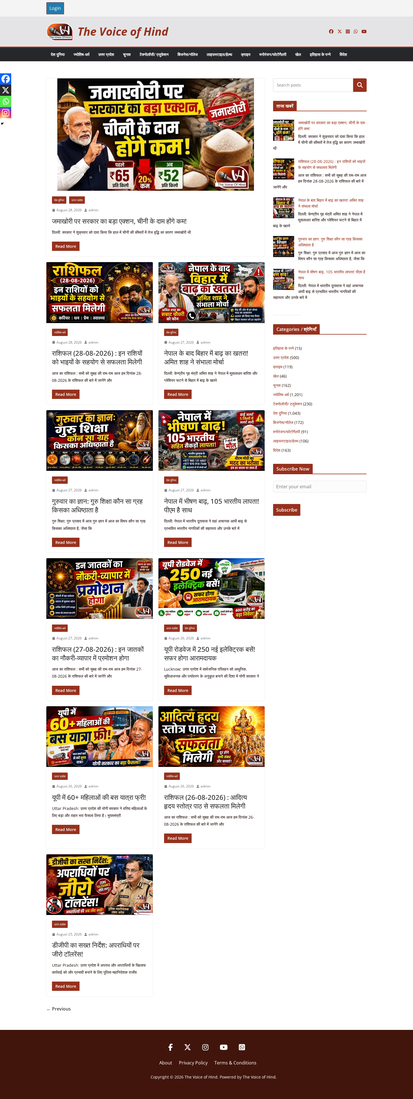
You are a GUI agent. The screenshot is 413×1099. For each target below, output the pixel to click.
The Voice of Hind (123, 31)
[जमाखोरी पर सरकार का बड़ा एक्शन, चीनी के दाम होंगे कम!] (155, 134)
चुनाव (127, 54)
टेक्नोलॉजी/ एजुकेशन (154, 54)
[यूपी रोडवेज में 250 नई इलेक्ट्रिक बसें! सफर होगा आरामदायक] (211, 588)
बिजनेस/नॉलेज (188, 54)
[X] (5, 90)
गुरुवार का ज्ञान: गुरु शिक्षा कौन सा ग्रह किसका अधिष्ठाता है (97, 505)
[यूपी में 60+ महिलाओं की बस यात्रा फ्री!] (99, 736)
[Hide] (2, 123)
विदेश (343, 54)
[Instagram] (5, 112)
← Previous (58, 1009)
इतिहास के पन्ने (320, 54)
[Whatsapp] (5, 101)
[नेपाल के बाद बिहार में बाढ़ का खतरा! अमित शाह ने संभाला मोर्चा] (211, 292)
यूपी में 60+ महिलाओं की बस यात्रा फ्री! (99, 797)
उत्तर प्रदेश (106, 54)
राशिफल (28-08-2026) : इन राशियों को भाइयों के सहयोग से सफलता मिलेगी (97, 357)
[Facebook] (5, 79)
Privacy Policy (193, 1063)
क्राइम (245, 54)
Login (55, 8)
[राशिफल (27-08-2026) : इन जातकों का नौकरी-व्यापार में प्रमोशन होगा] (99, 588)
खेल (298, 54)
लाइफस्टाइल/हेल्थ (219, 54)
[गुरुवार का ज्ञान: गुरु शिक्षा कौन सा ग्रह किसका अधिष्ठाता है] (99, 440)
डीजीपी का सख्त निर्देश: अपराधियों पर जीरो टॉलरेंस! (95, 949)
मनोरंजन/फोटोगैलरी (272, 54)
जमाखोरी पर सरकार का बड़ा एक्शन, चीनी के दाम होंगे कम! (119, 221)
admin (93, 210)
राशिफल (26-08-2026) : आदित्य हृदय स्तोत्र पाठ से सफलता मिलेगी (205, 801)
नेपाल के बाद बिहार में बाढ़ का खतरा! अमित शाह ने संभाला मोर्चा (206, 357)
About (165, 1063)
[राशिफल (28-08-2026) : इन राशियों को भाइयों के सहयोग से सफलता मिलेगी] (99, 292)
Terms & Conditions (235, 1063)
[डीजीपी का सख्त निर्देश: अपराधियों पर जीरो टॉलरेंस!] (99, 884)
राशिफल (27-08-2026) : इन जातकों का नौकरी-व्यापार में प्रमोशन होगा (98, 653)
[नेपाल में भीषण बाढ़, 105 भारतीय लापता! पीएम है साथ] (211, 440)
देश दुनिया (58, 54)
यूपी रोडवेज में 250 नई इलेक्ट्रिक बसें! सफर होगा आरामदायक (209, 653)
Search (360, 85)
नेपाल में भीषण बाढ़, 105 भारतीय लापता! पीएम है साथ (211, 505)
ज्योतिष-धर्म (81, 54)
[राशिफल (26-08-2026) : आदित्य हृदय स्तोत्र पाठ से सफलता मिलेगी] (211, 736)
